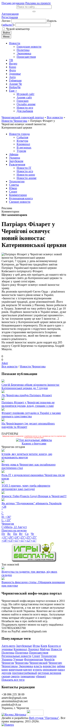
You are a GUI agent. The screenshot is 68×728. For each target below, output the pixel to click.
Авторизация (10, 13)
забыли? (7, 24)
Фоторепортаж (33, 659)
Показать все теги (13, 679)
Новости (56, 649)
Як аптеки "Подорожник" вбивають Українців (32, 503)
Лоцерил (33, 649)
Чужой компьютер (18, 28)
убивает (41, 676)
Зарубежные (24, 645)
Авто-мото (8, 645)
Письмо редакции (13, 3)
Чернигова (22, 662)
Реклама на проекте (38, 3)
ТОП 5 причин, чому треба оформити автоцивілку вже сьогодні (26, 487)
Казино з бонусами (34, 443)
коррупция (15, 669)
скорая (6, 676)
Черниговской (38, 662)
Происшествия (38, 652)
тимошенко (27, 676)
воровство (49, 666)
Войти (6, 32)
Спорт (36, 656)
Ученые (18, 659)
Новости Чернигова (33, 366)
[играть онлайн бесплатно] (34, 561)
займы (61, 666)
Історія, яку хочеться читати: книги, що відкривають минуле (27, 455)
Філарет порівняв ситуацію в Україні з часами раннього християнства (31, 414)
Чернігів (49, 659)
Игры (36, 645)
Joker (5, 363)
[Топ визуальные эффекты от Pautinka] (34, 440)
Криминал (20, 649)
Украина (7, 659)
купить (37, 669)
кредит (27, 669)
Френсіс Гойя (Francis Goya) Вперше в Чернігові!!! (34, 496)
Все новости (10, 366)
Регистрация (10, 17)
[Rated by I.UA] (35, 714)
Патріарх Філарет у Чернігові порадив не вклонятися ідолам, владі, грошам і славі (28, 404)
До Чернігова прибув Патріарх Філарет (27, 395)
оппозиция (50, 669)
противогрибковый (24, 673)
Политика (8, 652)
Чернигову (55, 662)
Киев (44, 645)
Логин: (6, 20)
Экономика (26, 666)
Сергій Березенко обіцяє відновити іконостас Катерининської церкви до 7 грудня (31, 386)
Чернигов (8, 662)
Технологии (48, 656)
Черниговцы (10, 666)
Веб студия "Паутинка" (44, 718)
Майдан (45, 649)
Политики (21, 652)
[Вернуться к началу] (8, 724)
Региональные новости (16, 656)
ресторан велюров (49, 673)
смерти (15, 676)
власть (38, 666)
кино (5, 669)
